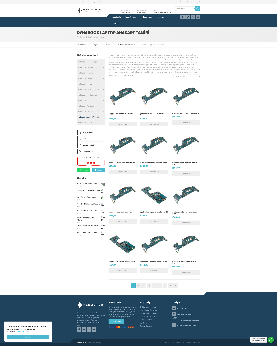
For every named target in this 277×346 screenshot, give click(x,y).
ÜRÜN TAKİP (116, 322)
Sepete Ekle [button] (122, 124)
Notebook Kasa (84, 100)
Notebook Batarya (85, 73)
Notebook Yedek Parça (87, 62)
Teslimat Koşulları (146, 326)
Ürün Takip (180, 2)
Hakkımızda (147, 17)
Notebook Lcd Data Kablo (88, 95)
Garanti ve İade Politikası (148, 313)
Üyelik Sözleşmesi (146, 323)
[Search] (197, 8)
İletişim (115, 23)
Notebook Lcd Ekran (86, 84)
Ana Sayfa (117, 17)
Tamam (28, 337)
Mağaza (161, 17)
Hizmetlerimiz (131, 17)
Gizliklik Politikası (22, 331)
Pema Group (81, 343)
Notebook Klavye (85, 78)
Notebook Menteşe (86, 106)
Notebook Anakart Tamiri (88, 117)
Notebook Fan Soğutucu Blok (89, 89)
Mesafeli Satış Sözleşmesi (149, 310)
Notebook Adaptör (85, 67)
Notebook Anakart (85, 112)
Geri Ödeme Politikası (147, 316)
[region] (28, 332)
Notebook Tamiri (85, 123)
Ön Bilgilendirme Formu (148, 307)
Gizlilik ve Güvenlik (146, 320)
